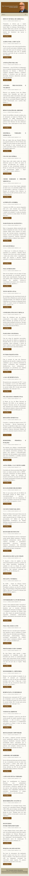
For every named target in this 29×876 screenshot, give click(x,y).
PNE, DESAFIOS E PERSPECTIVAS (13, 397)
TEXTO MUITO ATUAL (9, 291)
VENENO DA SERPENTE (10, 712)
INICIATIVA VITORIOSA (10, 579)
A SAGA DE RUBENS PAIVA (11, 377)
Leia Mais (7, 36)
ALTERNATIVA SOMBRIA (10, 202)
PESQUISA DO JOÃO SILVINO (11, 848)
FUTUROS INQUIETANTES (10, 354)
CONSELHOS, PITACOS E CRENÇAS (13, 312)
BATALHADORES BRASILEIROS (12, 488)
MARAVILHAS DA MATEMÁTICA (12, 223)
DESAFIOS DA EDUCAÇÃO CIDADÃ (13, 556)
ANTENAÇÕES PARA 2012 (10, 63)
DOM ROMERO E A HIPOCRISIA (12, 671)
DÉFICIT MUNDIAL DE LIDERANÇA (13, 19)
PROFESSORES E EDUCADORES (12, 648)
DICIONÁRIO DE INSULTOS (11, 532)
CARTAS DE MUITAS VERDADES (12, 776)
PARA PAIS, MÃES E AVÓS (10, 626)
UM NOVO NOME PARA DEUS (11, 509)
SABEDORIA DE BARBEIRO (11, 755)
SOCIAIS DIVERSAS (9, 246)
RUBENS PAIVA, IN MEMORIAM (12, 692)
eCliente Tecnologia (22, 872)
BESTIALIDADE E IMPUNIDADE (12, 733)
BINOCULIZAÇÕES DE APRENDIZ (13, 110)
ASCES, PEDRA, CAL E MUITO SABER (14, 465)
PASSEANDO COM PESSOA (11, 333)
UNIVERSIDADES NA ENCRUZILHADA (14, 600)
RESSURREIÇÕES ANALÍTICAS (12, 801)
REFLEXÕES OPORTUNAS (10, 418)
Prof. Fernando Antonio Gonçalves (14, 870)
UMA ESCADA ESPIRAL (10, 156)
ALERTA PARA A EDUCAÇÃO (11, 42)
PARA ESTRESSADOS (9, 269)
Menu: (3, 14)
